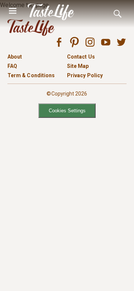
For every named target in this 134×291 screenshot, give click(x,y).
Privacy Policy (85, 75)
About (14, 57)
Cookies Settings (67, 110)
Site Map (78, 66)
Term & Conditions (31, 75)
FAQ (12, 66)
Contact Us (81, 57)
